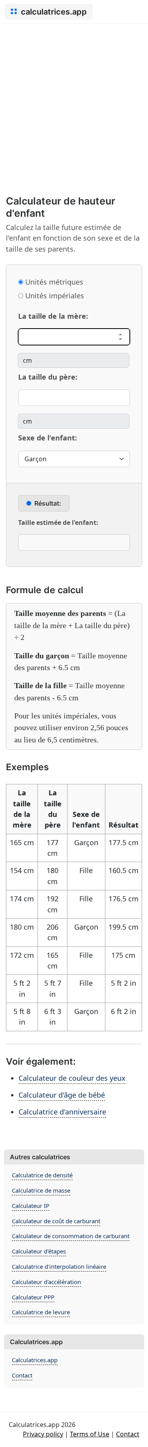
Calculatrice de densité (42, 1175)
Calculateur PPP (33, 1297)
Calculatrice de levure (41, 1312)
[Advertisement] (74, 101)
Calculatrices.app (35, 1360)
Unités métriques (53, 282)
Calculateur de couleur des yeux (72, 1078)
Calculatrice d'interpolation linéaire (59, 1266)
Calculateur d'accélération (46, 1282)
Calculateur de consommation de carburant (70, 1236)
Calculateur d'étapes (39, 1251)
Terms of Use (89, 1434)
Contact (22, 1375)
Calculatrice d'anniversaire (62, 1111)
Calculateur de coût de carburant (56, 1221)
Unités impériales (53, 295)
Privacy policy (43, 1434)
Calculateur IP (30, 1205)
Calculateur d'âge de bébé (62, 1095)
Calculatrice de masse (41, 1190)
